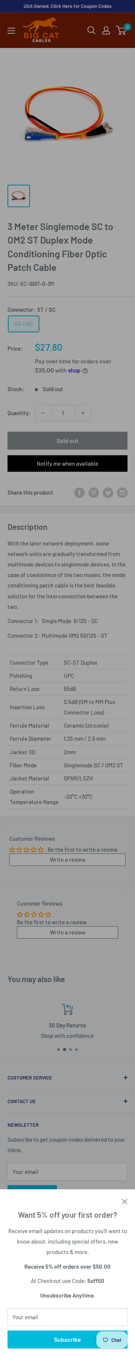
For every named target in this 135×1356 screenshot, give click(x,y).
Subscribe (67, 1339)
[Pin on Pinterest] (93, 492)
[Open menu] (11, 31)
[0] (121, 30)
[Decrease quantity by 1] (43, 413)
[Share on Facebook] (79, 492)
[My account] (106, 30)
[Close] (125, 1200)
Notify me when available (67, 463)
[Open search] (91, 30)
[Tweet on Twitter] (108, 492)
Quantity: (19, 413)
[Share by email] (122, 492)
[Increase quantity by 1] (83, 413)
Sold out (67, 440)
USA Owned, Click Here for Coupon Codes (67, 6)
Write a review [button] (68, 859)
